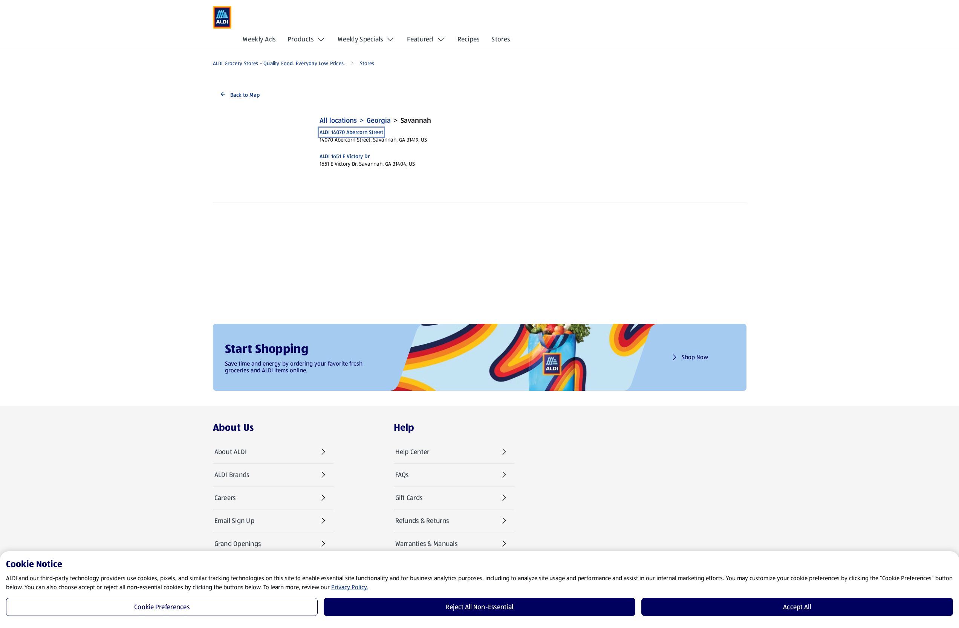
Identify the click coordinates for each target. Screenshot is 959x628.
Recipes (468, 39)
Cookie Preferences (162, 607)
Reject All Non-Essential (479, 607)
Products (301, 39)
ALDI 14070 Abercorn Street (351, 132)
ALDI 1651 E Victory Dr (345, 156)
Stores (500, 39)
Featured (420, 39)
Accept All (797, 607)
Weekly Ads (259, 39)
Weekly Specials (360, 39)
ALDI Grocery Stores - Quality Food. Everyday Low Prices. (279, 63)
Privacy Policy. (349, 587)
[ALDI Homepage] (222, 17)
